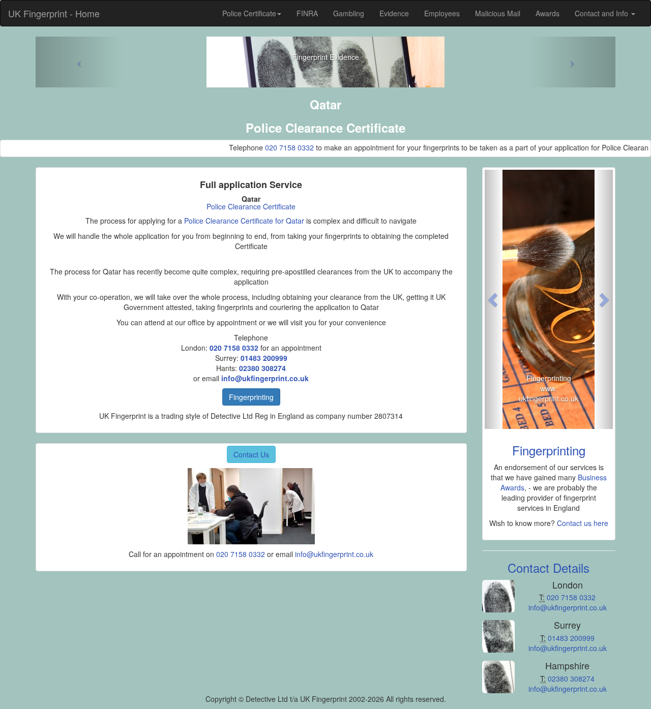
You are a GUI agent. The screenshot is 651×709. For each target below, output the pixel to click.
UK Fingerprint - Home (54, 13)
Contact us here (582, 523)
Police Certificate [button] (249, 13)
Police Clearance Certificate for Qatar (244, 220)
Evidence (394, 13)
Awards (547, 13)
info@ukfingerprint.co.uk (265, 378)
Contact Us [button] (251, 454)
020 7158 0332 (274, 147)
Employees (442, 13)
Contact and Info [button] (602, 13)
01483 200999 (264, 358)
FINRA (307, 13)
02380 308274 (262, 368)
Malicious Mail (497, 13)
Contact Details (548, 567)
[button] (494, 299)
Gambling (348, 13)
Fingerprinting (251, 397)
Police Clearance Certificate (250, 206)
